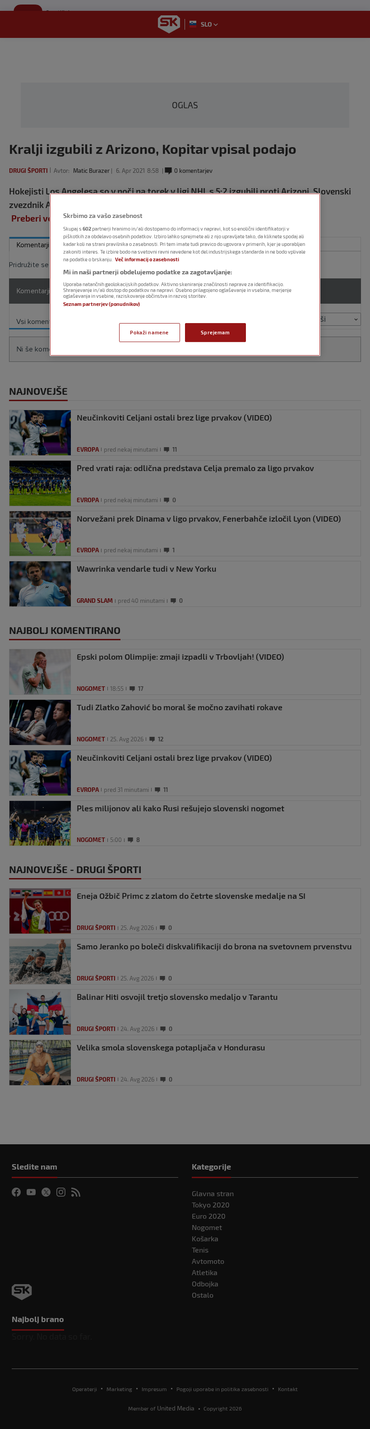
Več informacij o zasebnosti (147, 259)
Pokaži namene (149, 332)
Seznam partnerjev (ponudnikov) (101, 304)
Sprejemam (215, 332)
